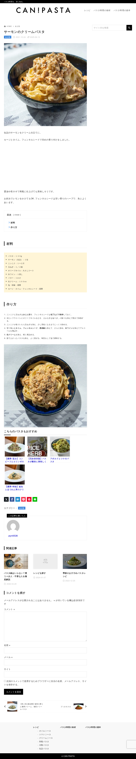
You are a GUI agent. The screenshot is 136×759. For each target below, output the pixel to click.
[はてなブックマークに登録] (17, 499)
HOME (9, 26)
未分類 (17, 26)
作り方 (14, 227)
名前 (7, 645)
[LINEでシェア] (35, 499)
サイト (7, 669)
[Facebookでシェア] (12, 499)
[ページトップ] (130, 753)
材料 (13, 222)
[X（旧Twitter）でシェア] (6, 499)
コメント (9, 609)
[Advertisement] (45, 165)
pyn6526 (13, 535)
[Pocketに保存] (23, 499)
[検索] (129, 27)
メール (8, 657)
